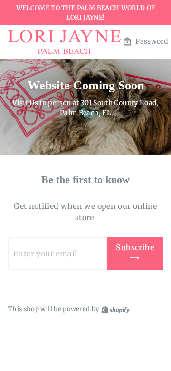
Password (151, 41)
